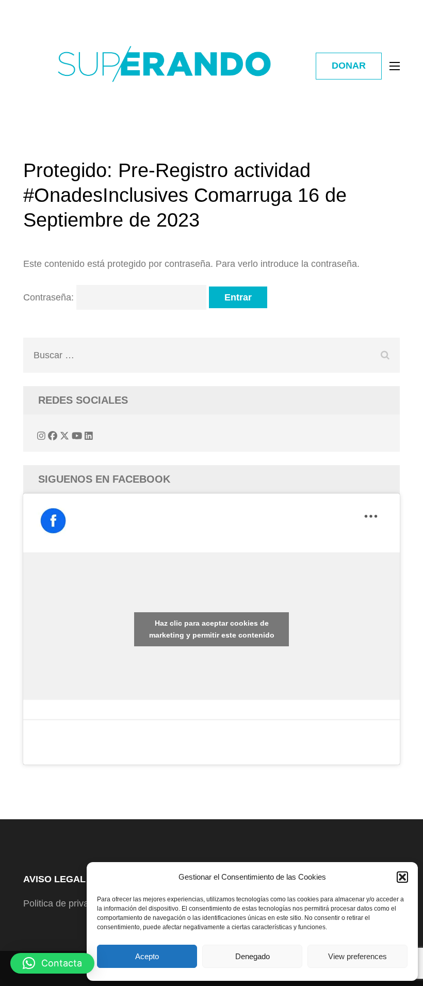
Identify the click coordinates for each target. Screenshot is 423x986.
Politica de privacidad (67, 903)
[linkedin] (89, 436)
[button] (402, 877)
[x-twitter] (64, 436)
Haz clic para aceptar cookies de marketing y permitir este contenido (211, 629)
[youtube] (77, 436)
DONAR (349, 65)
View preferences (357, 956)
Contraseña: (49, 297)
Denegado (252, 956)
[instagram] (41, 436)
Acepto (147, 956)
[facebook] (52, 436)
